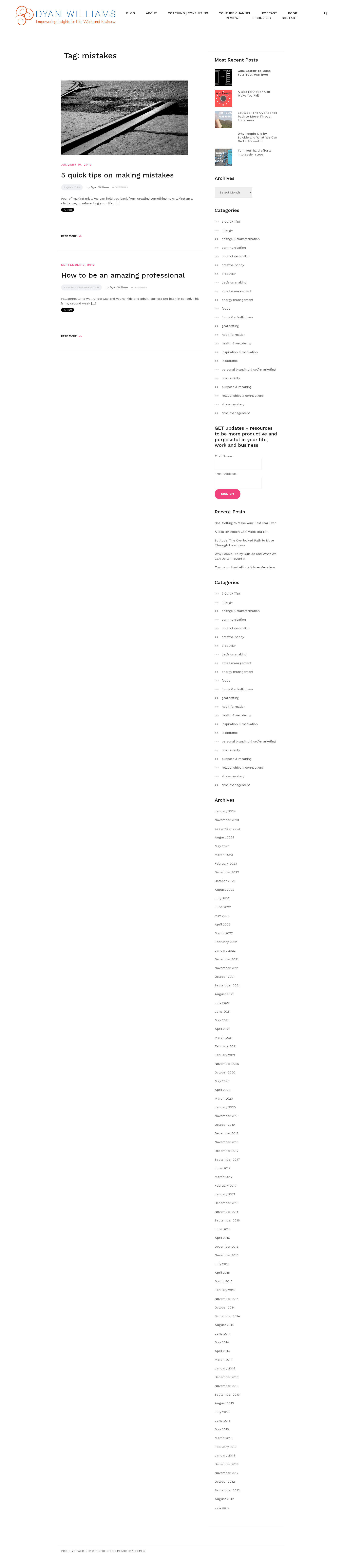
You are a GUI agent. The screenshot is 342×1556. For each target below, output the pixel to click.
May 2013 (222, 1429)
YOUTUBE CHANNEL (235, 13)
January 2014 (225, 1368)
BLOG (130, 13)
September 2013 (227, 1394)
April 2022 (222, 924)
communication (234, 247)
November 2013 (226, 1386)
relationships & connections (243, 395)
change (227, 230)
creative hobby (233, 265)
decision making (234, 282)
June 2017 (223, 1168)
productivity (231, 378)
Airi (124, 1550)
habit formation (233, 335)
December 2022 (227, 872)
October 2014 (225, 1307)
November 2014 (227, 1299)
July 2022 (222, 898)
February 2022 (226, 942)
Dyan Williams (100, 187)
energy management (237, 300)
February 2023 (226, 863)
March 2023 (224, 855)
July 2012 (222, 1508)
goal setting (230, 326)
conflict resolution (236, 256)
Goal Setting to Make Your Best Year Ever (254, 72)
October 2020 (225, 1072)
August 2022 (224, 889)
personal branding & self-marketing (249, 369)
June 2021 (222, 1011)
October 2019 (225, 1124)
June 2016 (222, 1229)
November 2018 (226, 1142)
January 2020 (225, 1107)
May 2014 (222, 1342)
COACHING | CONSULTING (188, 13)
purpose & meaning (237, 387)
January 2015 (225, 1290)
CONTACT (289, 18)
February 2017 (226, 1185)
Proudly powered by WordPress (85, 1550)
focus (226, 308)
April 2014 (222, 1351)
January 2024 (225, 811)
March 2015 (223, 1281)
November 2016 (226, 1212)
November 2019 (226, 1116)
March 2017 (224, 1177)
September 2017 (227, 1159)
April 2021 (222, 1029)
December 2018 (226, 1133)
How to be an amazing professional (123, 275)
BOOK (292, 13)
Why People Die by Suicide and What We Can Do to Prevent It (257, 137)
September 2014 (227, 1316)
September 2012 (227, 1490)
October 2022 (225, 881)
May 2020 (222, 1081)
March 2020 (224, 1098)
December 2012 (226, 1464)
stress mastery (233, 404)
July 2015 (222, 1264)
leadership (230, 361)
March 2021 (223, 1037)
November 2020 (227, 1064)
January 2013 (225, 1455)
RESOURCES (261, 18)
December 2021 (226, 959)
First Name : (224, 456)
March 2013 (223, 1438)
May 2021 (222, 1020)
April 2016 (222, 1238)
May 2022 (222, 916)
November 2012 (226, 1473)
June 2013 (222, 1420)
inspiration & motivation (240, 352)
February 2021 (226, 1046)
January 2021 (225, 1055)
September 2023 (227, 829)
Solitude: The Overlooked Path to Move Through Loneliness (257, 116)
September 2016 (227, 1220)
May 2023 (222, 846)
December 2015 (226, 1246)
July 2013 (222, 1412)
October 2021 (225, 977)
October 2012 (225, 1481)
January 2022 (225, 950)
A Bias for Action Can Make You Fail (254, 93)
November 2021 (226, 968)
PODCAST (269, 13)
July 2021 (222, 1003)
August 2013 (224, 1403)
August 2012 (224, 1499)
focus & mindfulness (237, 317)
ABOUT (151, 13)
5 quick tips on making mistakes (117, 175)
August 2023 (224, 837)
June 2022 (223, 907)
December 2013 (226, 1377)
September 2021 (227, 985)
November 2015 (226, 1255)
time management (236, 413)
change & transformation (81, 287)
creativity (229, 274)
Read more (71, 236)
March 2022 (224, 933)
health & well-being (236, 343)
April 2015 (222, 1272)
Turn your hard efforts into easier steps (254, 152)
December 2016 (226, 1203)
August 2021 (224, 994)
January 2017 (225, 1194)
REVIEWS (233, 18)
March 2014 (224, 1360)
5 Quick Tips (72, 187)
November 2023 (227, 820)
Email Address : (226, 474)
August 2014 (224, 1325)
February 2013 (226, 1447)
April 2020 (222, 1090)
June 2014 (223, 1333)
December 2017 (227, 1151)
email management (236, 291)
